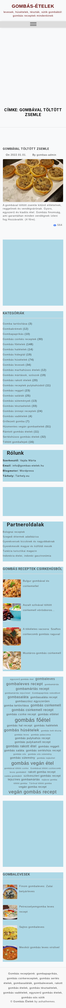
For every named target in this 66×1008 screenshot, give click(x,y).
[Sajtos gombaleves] (10, 932)
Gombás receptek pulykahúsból (24, 385)
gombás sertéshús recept (43, 750)
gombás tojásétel (46, 758)
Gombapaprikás (13, 333)
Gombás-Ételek (33, 6)
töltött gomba (20, 783)
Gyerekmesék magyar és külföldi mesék (27, 546)
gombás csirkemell (46, 705)
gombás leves (21, 735)
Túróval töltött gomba (40, 783)
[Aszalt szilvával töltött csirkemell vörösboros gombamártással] (12, 612)
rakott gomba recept (42, 771)
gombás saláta (14, 750)
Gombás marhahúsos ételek (21, 369)
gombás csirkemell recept (33, 710)
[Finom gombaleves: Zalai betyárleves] (10, 891)
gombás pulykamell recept (33, 742)
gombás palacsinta (41, 735)
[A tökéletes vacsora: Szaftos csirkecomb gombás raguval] (12, 636)
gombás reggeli (48, 746)
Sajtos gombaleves (31, 926)
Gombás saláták (13, 395)
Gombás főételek (14, 344)
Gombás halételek (15, 349)
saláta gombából (13, 776)
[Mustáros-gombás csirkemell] (12, 660)
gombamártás (52, 684)
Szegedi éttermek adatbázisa (21, 536)
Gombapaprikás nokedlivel (46, 693)
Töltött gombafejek (15, 441)
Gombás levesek (14, 364)
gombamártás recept (32, 689)
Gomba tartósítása (15, 323)
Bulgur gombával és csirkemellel (36, 583)
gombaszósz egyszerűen (32, 701)
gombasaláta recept (43, 697)
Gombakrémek (12, 328)
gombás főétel (32, 720)
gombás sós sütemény (40, 754)
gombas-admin (46, 154)
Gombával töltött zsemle (26, 149)
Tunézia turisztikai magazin (20, 551)
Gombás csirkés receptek (19, 339)
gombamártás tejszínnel (17, 693)
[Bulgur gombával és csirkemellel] (12, 588)
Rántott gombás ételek (18, 431)
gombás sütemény (22, 757)
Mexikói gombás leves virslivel (39, 947)
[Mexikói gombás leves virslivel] (10, 953)
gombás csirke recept (21, 714)
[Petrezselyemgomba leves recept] (10, 912)
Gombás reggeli (13, 390)
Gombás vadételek (15, 416)
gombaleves (45, 679)
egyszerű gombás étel (22, 679)
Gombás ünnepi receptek (19, 411)
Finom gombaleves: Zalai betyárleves (36, 889)
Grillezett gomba (14, 421)
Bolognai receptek (14, 532)
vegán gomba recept (33, 786)
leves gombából (18, 772)
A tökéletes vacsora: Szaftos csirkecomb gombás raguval (42, 631)
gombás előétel (48, 714)
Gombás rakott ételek (17, 380)
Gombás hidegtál (14, 354)
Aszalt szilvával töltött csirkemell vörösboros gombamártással (37, 608)
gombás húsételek (21, 730)
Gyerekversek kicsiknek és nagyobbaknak (29, 541)
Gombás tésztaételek (17, 405)
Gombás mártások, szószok (21, 375)
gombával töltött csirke (16, 768)
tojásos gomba (49, 780)
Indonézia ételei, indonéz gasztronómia (27, 555)
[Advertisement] (33, 63)
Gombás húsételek (15, 359)
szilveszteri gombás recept (42, 775)
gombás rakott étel (21, 746)
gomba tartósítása (16, 705)
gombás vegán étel (32, 763)
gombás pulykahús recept (32, 738)
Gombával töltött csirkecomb (45, 768)
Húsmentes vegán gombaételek (24, 426)
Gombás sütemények (17, 400)
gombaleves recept (24, 684)
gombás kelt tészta (51, 731)
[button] (33, 24)
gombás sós (19, 754)
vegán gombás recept (33, 791)
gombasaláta (18, 697)
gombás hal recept (19, 725)
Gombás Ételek (23, 1001)
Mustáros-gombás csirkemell (42, 653)
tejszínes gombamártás (24, 779)
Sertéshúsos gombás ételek (21, 436)
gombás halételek (46, 725)
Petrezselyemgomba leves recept (36, 909)
